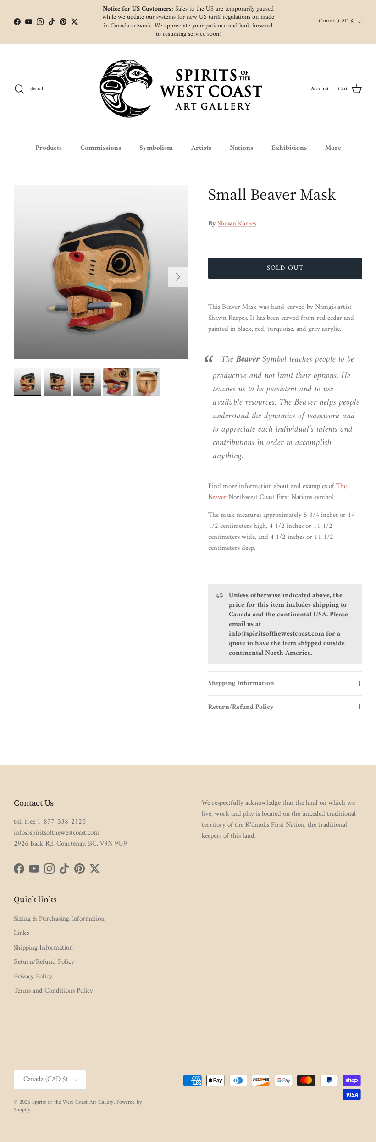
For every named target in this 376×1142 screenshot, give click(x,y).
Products (48, 148)
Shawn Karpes (237, 224)
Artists (201, 148)
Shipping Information (241, 683)
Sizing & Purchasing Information (59, 919)
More (333, 148)
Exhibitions (289, 148)
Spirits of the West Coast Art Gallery (73, 1102)
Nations (241, 148)
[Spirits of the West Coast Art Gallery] (188, 89)
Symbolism (156, 148)
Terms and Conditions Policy (53, 991)
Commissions (100, 148)
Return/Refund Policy (241, 707)
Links (21, 933)
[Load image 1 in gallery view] (101, 272)
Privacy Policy (33, 977)
